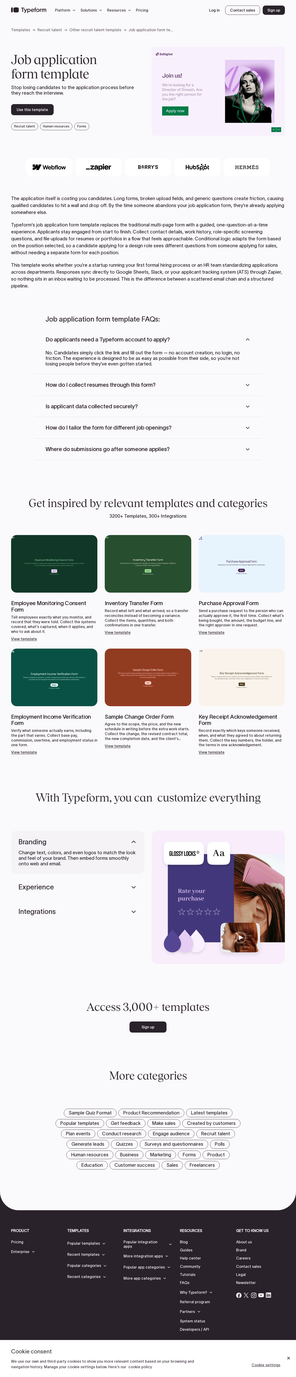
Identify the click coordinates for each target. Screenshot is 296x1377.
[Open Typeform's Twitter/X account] (246, 1295)
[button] (66, 10)
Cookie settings (266, 1365)
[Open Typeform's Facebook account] (239, 1295)
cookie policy (140, 1367)
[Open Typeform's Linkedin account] (268, 1295)
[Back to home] (28, 10)
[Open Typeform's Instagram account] (253, 1295)
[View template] (54, 588)
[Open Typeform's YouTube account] (261, 1295)
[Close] (289, 1358)
